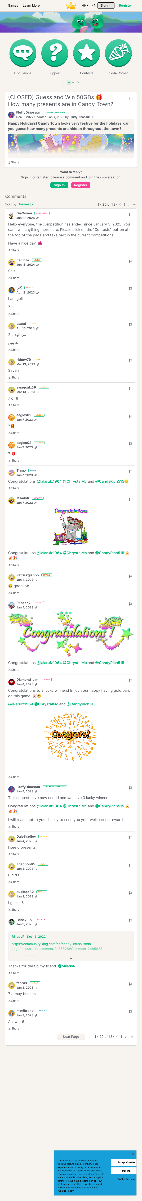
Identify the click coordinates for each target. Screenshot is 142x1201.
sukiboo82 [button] (25, 892)
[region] (95, 1172)
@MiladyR (67, 966)
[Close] (133, 1154)
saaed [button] (21, 324)
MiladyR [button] (22, 498)
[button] (11, 114)
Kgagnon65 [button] (25, 864)
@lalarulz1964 (49, 481)
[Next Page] (128, 204)
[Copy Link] (93, 117)
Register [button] (80, 185)
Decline (126, 1170)
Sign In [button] (59, 185)
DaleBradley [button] (26, 836)
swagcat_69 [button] (26, 387)
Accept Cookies (126, 1162)
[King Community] (70, 5)
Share (13, 163)
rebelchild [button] (24, 920)
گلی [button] (19, 288)
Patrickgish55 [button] (27, 575)
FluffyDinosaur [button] (28, 112)
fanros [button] (21, 983)
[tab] (69, 82)
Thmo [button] (21, 470)
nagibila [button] (22, 260)
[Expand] (71, 156)
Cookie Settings (126, 1179)
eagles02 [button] (23, 415)
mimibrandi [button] (25, 1011)
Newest (25, 204)
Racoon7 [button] (23, 603)
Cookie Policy (66, 1190)
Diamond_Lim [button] (27, 680)
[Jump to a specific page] (134, 204)
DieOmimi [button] (24, 213)
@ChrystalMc (75, 481)
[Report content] (131, 98)
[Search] (94, 5)
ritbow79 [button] (23, 360)
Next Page (71, 1037)
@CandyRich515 (109, 481)
